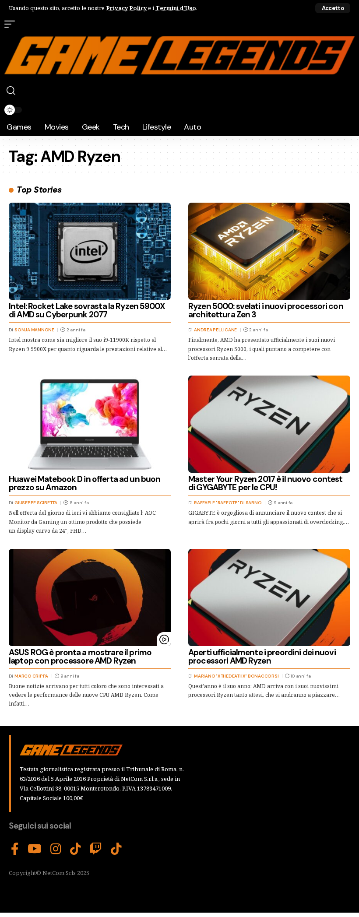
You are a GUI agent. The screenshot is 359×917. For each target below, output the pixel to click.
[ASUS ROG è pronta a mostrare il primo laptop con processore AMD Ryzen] (90, 597)
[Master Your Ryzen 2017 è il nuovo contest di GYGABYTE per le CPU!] (269, 424)
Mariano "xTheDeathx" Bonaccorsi (236, 676)
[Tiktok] (116, 849)
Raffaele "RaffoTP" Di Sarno (227, 503)
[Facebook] (15, 849)
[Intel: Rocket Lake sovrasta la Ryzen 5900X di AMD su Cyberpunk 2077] (90, 251)
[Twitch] (96, 849)
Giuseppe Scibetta (35, 503)
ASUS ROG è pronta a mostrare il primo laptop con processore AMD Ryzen (80, 656)
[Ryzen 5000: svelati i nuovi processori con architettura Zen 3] (269, 251)
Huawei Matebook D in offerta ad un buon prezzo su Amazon (84, 483)
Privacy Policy (126, 8)
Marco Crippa (31, 676)
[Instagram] (55, 849)
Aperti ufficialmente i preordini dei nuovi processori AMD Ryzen (262, 656)
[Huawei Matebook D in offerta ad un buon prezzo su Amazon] (90, 424)
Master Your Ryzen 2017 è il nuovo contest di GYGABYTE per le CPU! (265, 483)
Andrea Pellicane (215, 330)
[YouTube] (34, 849)
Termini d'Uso (175, 8)
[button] (332, 8)
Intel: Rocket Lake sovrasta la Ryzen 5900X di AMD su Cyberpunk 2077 (87, 310)
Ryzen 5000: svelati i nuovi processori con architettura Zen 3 (265, 310)
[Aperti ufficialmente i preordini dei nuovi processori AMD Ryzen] (269, 597)
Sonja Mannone (34, 330)
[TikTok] (75, 849)
